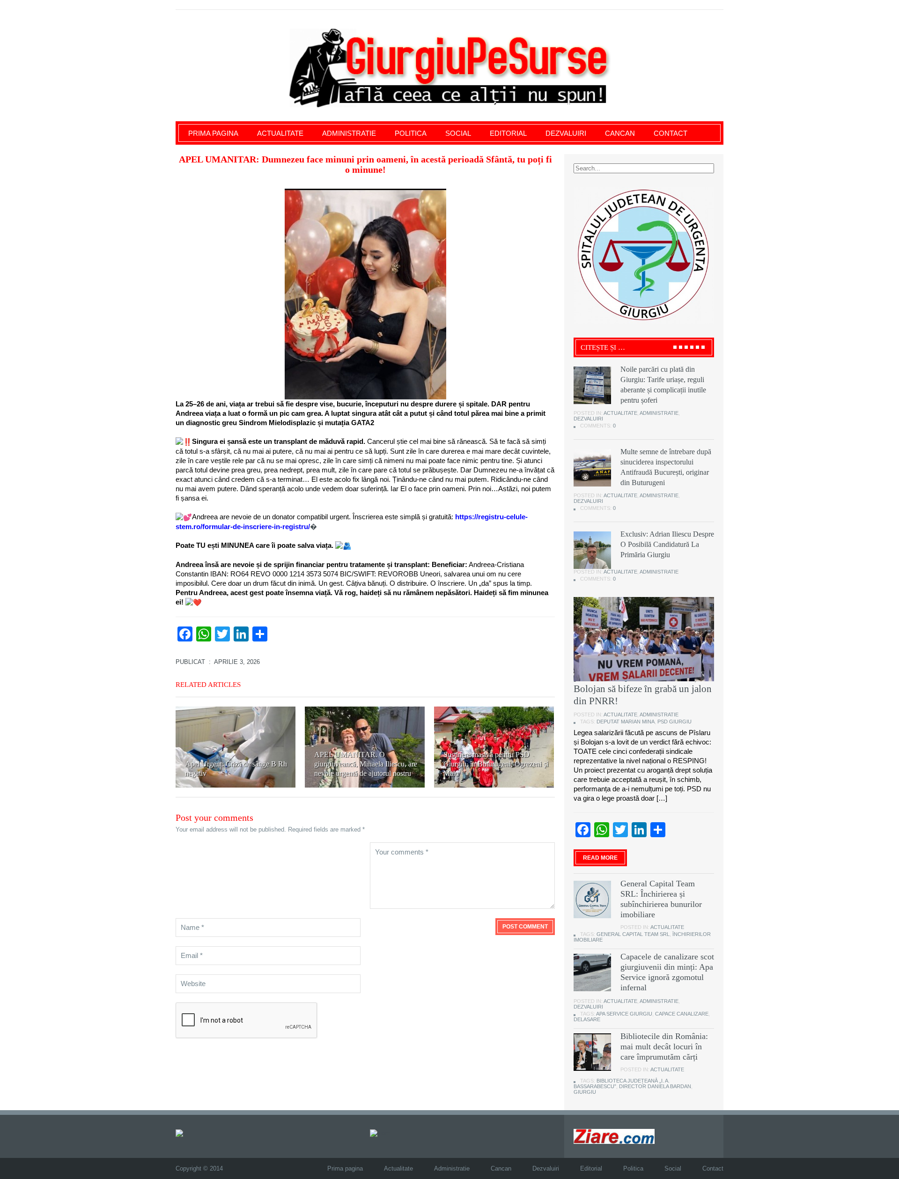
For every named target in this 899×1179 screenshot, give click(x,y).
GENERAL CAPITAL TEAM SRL (633, 934)
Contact (670, 133)
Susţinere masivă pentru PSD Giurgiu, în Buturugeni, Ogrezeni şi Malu (495, 764)
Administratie (349, 133)
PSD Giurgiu (674, 721)
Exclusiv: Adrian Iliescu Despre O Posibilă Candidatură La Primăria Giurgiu (667, 544)
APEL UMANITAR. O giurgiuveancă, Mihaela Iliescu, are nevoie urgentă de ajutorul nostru (365, 764)
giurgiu (585, 1092)
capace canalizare (681, 1014)
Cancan (620, 133)
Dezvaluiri (565, 133)
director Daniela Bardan (655, 1086)
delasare (587, 1019)
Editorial (508, 133)
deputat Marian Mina (626, 721)
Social (458, 133)
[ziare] (380, 1132)
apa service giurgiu (624, 1014)
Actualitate (280, 133)
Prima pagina (213, 133)
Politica (411, 133)
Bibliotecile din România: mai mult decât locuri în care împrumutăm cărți (664, 1046)
